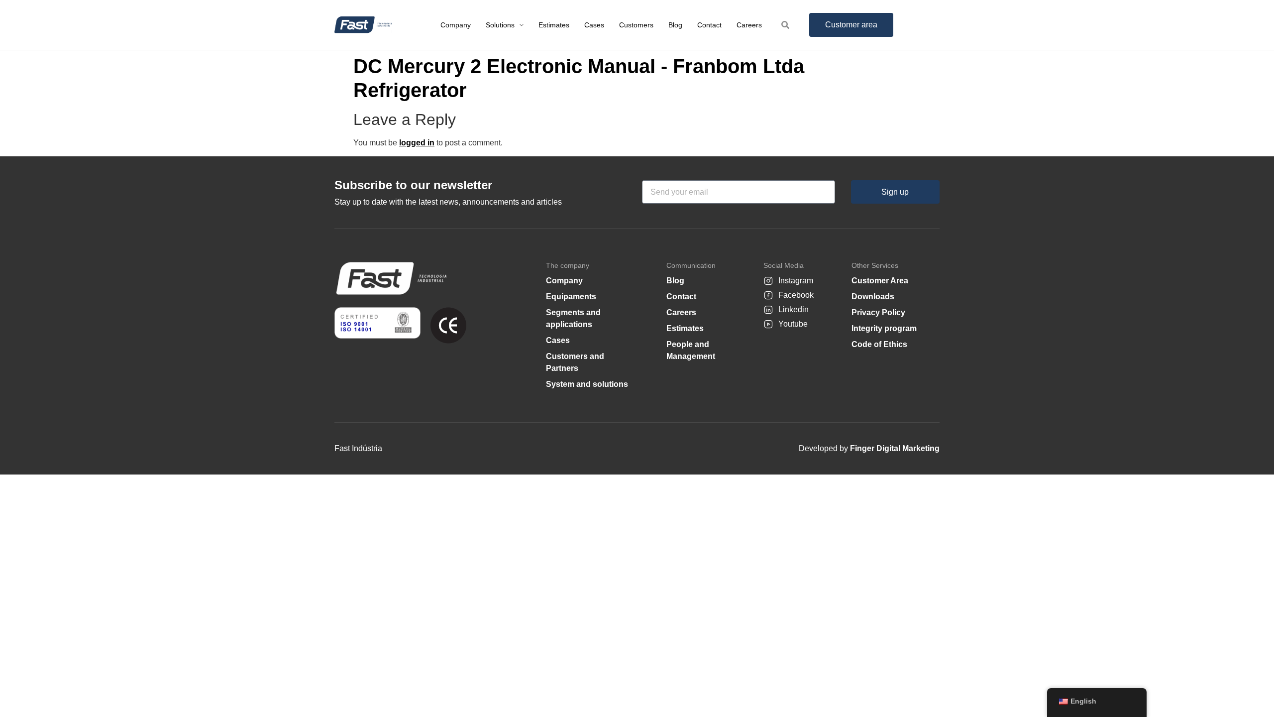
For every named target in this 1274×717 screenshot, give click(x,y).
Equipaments (571, 296)
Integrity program (884, 328)
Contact (681, 296)
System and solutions (587, 384)
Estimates (685, 328)
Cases (558, 340)
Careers (681, 312)
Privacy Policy (878, 312)
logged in (416, 142)
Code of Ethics (879, 344)
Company (564, 280)
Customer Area (879, 280)
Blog (675, 280)
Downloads (872, 296)
